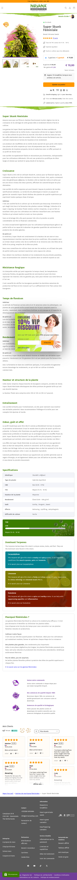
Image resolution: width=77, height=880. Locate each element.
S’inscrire (47, 343)
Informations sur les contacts (29, 877)
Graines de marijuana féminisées (27, 793)
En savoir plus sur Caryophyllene (21, 564)
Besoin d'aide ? (64, 16)
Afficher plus (37, 784)
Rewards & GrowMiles (44, 806)
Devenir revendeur (28, 848)
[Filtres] (36, 731)
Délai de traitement (47, 854)
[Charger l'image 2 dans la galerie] (16, 63)
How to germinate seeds (46, 813)
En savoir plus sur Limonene (19, 584)
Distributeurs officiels (26, 842)
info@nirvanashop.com (29, 816)
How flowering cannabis (45, 828)
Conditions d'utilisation (61, 875)
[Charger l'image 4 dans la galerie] (34, 63)
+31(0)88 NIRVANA (27, 811)
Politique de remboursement (50, 877)
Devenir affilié (63, 843)
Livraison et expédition (44, 848)
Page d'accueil (8, 793)
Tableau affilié (63, 848)
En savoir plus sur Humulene (19, 603)
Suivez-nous (7, 851)
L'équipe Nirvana (9, 846)
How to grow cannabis (44, 821)
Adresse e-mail (23, 339)
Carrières (24, 853)
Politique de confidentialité (43, 875)
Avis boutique (63, 852)
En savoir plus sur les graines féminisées (22, 667)
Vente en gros (63, 857)
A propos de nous (9, 842)
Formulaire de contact (26, 822)
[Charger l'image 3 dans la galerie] (25, 63)
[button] (2, 8)
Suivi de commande (47, 858)
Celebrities (25, 857)
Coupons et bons (9, 856)
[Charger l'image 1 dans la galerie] (7, 63)
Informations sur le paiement (47, 840)
